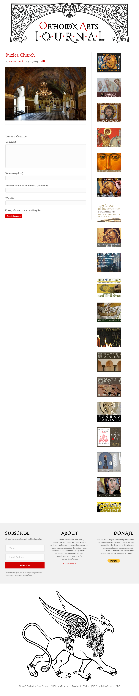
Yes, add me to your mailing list (24, 210)
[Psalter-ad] (109, 436)
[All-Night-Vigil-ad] (109, 262)
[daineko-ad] (109, 87)
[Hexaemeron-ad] (109, 287)
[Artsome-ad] (109, 486)
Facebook (76, 686)
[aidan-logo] (109, 162)
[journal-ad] (109, 412)
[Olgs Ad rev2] (109, 62)
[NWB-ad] (109, 362)
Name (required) (14, 173)
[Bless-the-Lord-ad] (109, 337)
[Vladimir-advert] (109, 112)
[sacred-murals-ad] (109, 461)
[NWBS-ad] (109, 387)
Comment (10, 141)
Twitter (87, 686)
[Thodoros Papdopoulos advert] (109, 187)
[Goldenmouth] (109, 507)
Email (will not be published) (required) (26, 185)
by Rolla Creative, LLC (106, 686)
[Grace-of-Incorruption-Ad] (109, 212)
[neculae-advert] (109, 137)
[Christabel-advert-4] (109, 237)
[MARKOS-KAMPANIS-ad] (109, 312)
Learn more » (69, 563)
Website (9, 198)
